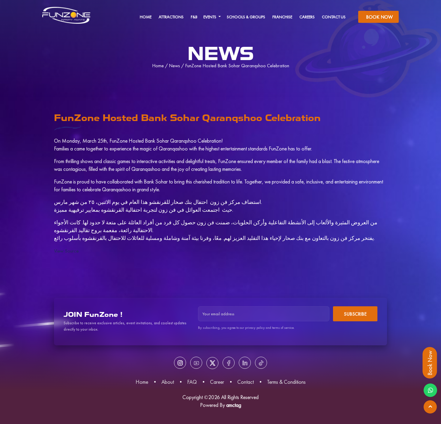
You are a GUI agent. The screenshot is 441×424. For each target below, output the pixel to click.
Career (217, 381)
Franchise (282, 17)
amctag (233, 404)
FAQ (192, 381)
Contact (245, 381)
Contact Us (334, 17)
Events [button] (210, 17)
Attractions (171, 17)
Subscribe (355, 314)
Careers (307, 17)
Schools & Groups (246, 17)
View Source (66, 250)
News (174, 65)
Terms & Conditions (286, 381)
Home (146, 17)
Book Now (379, 17)
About (167, 381)
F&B (194, 17)
